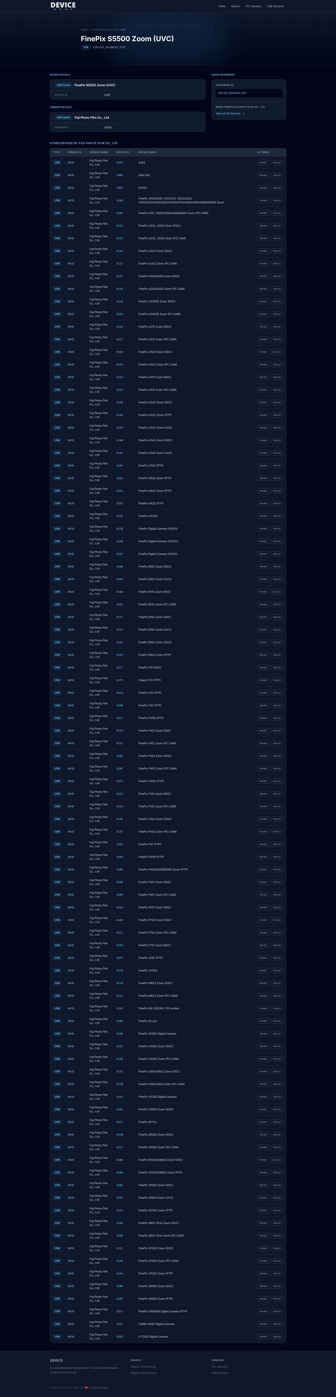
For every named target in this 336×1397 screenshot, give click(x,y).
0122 (120, 793)
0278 (120, 970)
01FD (120, 162)
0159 (120, 945)
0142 (120, 1273)
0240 (120, 1033)
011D (120, 288)
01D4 (120, 856)
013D (120, 1058)
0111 (120, 995)
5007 (120, 187)
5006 (120, 175)
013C (120, 1046)
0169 (120, 579)
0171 (120, 617)
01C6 (120, 490)
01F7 (120, 957)
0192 (120, 642)
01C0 (120, 692)
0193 (120, 654)
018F (120, 1298)
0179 (120, 680)
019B (120, 705)
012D (120, 1260)
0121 (120, 932)
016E (120, 1185)
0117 (120, 263)
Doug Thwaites (100, 1387)
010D (120, 1021)
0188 (120, 1172)
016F (120, 1197)
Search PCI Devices (143, 1366)
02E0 (120, 1336)
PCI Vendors (254, 6)
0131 (120, 1147)
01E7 (120, 1324)
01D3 (120, 503)
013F (120, 831)
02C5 (120, 1311)
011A (120, 1071)
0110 (120, 983)
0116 (120, 250)
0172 (120, 629)
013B (120, 541)
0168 (120, 566)
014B (120, 440)
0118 (120, 351)
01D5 (120, 844)
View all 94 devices (228, 113)
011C (120, 276)
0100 (120, 200)
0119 (120, 364)
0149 (120, 427)
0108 (120, 882)
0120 (120, 920)
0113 (120, 238)
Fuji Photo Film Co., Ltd (103, 29)
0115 (120, 743)
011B (120, 1084)
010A (120, 1223)
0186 (120, 1159)
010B (120, 1235)
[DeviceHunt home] (63, 6)
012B (120, 528)
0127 (120, 339)
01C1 (120, 718)
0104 (120, 213)
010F (120, 768)
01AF (120, 465)
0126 (120, 326)
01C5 (120, 781)
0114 (120, 730)
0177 (120, 667)
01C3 (120, 1122)
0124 (120, 377)
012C (120, 1248)
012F (120, 553)
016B (120, 591)
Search (235, 6)
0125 (120, 389)
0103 (120, 1008)
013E (120, 819)
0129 (120, 314)
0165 (120, 1109)
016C (120, 604)
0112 (120, 225)
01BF (120, 869)
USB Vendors (275, 6)
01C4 (120, 1210)
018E (120, 1286)
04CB (71, 162)
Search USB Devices (144, 1372)
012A (120, 907)
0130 (120, 1134)
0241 (120, 1096)
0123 (120, 806)
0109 (120, 894)
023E (120, 516)
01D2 (120, 478)
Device (277, 162)
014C (120, 452)
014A (120, 415)
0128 (120, 301)
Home (222, 6)
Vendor (263, 162)
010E (120, 755)
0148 (120, 402)
